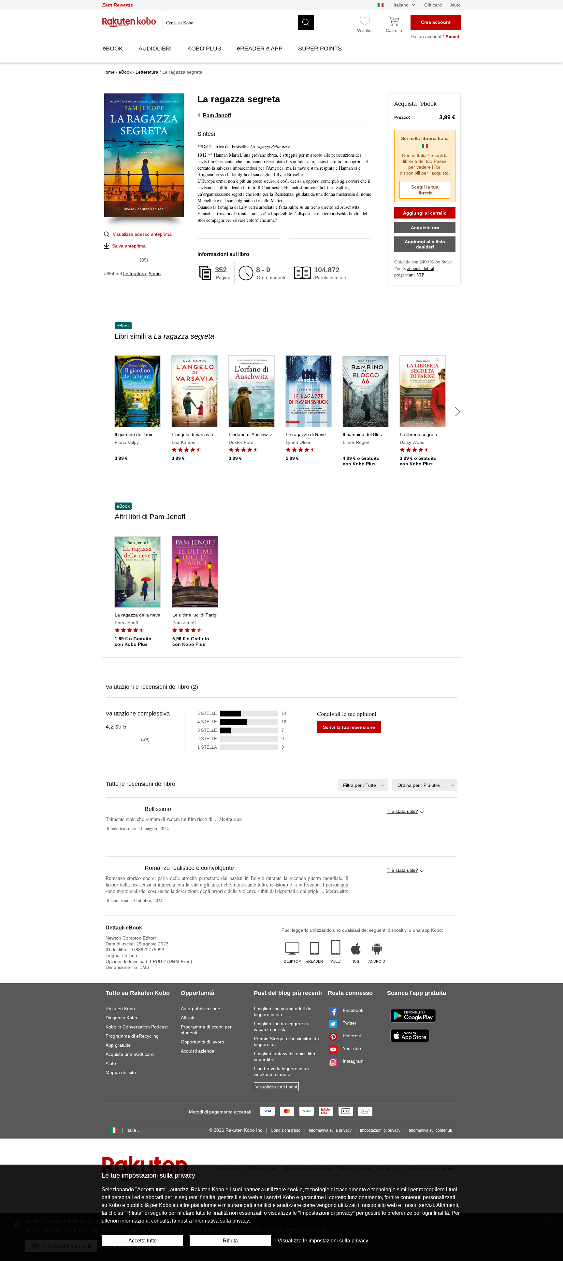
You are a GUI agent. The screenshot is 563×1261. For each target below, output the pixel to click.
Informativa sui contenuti (430, 1130)
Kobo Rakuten (129, 22)
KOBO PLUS (205, 48)
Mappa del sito (121, 1072)
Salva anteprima (129, 245)
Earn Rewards (117, 4)
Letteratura (134, 273)
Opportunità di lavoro (202, 1041)
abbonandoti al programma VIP (414, 271)
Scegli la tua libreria (425, 189)
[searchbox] (238, 22)
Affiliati (187, 1017)
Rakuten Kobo (120, 1008)
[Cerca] (306, 22)
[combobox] (363, 785)
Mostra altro (227, 819)
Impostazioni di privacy (380, 1130)
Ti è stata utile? (402, 811)
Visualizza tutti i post (276, 1086)
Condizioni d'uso (285, 1130)
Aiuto (455, 4)
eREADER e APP (260, 48)
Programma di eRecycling (132, 1036)
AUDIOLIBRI (155, 48)
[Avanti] (458, 412)
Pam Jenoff (217, 115)
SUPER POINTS (320, 48)
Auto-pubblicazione (200, 1008)
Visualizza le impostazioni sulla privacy (323, 1240)
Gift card (433, 4)
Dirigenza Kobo (121, 1017)
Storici (155, 273)
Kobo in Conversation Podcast (137, 1026)
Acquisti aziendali (198, 1051)
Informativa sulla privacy (330, 1130)
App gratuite (118, 1045)
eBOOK (113, 48)
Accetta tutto (142, 1240)
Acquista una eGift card (130, 1054)
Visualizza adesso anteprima (142, 234)
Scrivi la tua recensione (349, 727)
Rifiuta (230, 1240)
